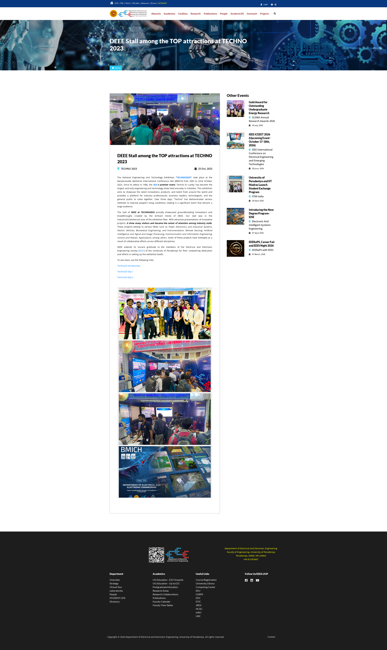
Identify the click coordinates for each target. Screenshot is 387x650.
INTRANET (162, 3)
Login (265, 4)
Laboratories (116, 590)
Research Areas (161, 590)
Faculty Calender (161, 601)
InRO (198, 612)
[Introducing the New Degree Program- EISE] (235, 216)
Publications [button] (210, 13)
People (113, 594)
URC (198, 616)
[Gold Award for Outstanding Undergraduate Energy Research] (235, 108)
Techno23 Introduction (128, 265)
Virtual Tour (116, 587)
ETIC (198, 601)
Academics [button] (169, 13)
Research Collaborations (165, 594)
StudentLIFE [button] (237, 13)
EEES (141, 250)
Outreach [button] (252, 13)
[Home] (128, 13)
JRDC (199, 605)
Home (117, 68)
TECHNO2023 (183, 177)
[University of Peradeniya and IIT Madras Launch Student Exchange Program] (235, 183)
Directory (115, 601)
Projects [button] (264, 13)
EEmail (153, 3)
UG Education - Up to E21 (166, 583)
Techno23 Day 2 (125, 277)
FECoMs (135, 3)
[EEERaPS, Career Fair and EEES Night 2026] (235, 248)
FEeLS (127, 3)
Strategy (114, 583)
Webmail (145, 3)
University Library (205, 583)
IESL (155, 184)
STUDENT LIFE (117, 597)
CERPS (199, 594)
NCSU (199, 608)
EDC (198, 597)
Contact (271, 636)
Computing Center (205, 587)
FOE (122, 3)
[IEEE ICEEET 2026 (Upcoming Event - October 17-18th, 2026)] (235, 140)
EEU (198, 590)
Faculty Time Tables (163, 605)
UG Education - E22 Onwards (168, 579)
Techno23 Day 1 (125, 271)
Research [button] (196, 13)
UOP (116, 3)
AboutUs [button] (156, 13)
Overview (115, 579)
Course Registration (206, 579)
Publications (159, 597)
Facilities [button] (183, 13)
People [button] (224, 13)
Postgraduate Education (165, 587)
